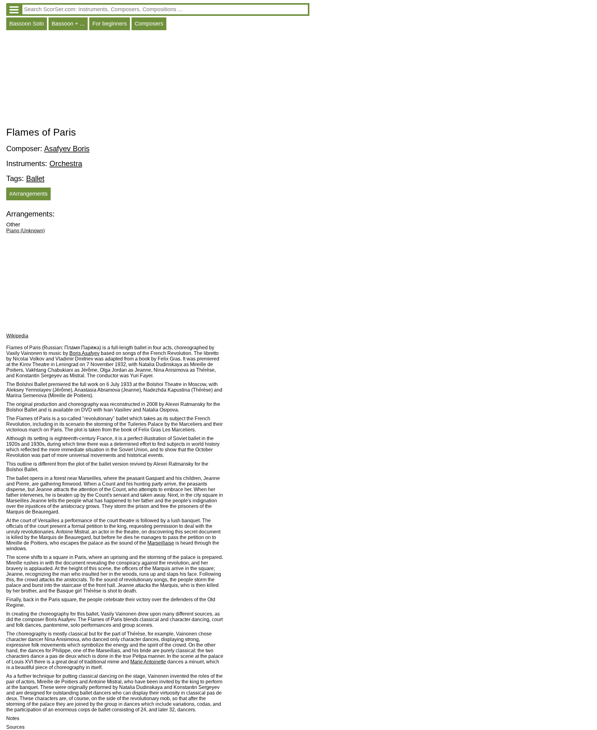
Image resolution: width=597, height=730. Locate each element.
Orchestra (65, 163)
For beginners (109, 24)
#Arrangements (28, 194)
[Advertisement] (157, 79)
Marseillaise (160, 543)
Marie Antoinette (148, 661)
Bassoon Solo (26, 24)
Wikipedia (17, 335)
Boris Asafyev (84, 353)
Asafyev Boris (67, 148)
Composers (149, 24)
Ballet (35, 178)
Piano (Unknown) (25, 230)
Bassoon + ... (68, 24)
